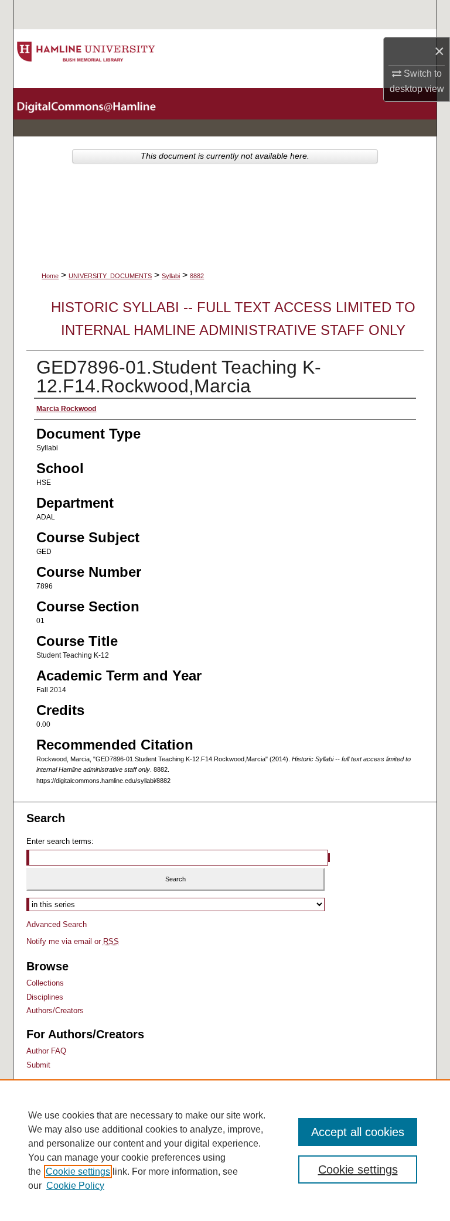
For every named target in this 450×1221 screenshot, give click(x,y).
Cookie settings (78, 1171)
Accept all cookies (357, 1132)
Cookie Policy (75, 1186)
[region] (225, 1150)
